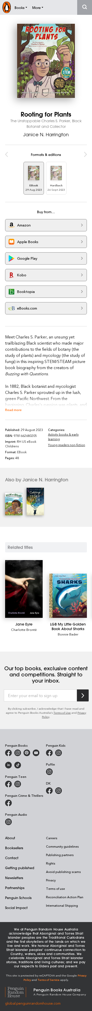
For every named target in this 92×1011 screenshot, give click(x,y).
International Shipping (62, 905)
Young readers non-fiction (66, 444)
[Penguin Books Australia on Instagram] (17, 752)
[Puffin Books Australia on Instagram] (49, 771)
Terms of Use (62, 712)
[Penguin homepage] (7, 7)
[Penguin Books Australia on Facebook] (8, 752)
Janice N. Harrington (46, 134)
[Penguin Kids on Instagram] (58, 752)
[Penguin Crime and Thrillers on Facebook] (8, 803)
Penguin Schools (18, 897)
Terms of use (55, 888)
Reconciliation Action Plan (64, 897)
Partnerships (15, 887)
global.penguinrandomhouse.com (33, 1003)
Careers (51, 838)
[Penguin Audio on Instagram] (8, 822)
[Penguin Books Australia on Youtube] (36, 752)
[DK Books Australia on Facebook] (49, 790)
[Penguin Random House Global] (19, 991)
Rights (50, 863)
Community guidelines (62, 846)
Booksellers (14, 848)
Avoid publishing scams (63, 871)
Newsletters (14, 878)
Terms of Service (49, 980)
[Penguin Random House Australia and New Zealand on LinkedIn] (8, 765)
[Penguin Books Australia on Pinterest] (27, 752)
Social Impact (16, 907)
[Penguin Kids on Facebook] (49, 752)
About (10, 838)
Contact (11, 858)
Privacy (51, 880)
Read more (13, 409)
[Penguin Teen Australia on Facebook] (8, 784)
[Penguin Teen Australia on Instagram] (17, 784)
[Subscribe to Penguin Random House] (83, 695)
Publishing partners (60, 855)
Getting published (19, 868)
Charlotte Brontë (24, 629)
